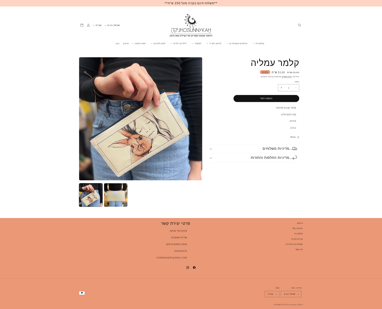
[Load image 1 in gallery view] (91, 195)
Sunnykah (293, 304)
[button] (299, 25)
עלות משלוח (287, 76)
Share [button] (293, 137)
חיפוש (300, 223)
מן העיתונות (297, 239)
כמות (297, 82)
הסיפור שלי (297, 228)
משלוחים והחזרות (294, 244)
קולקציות (298, 233)
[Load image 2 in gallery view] (115, 195)
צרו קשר (299, 249)
